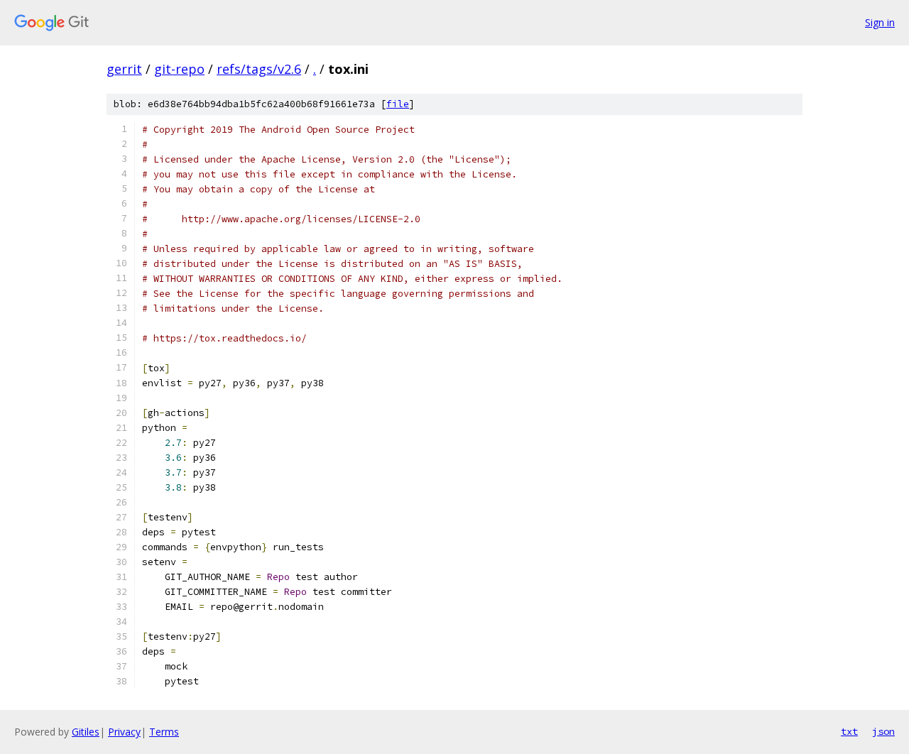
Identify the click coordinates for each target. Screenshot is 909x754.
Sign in (880, 22)
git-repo (179, 68)
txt (849, 731)
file (397, 104)
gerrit (124, 68)
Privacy (124, 731)
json (883, 731)
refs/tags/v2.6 (259, 68)
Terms (164, 731)
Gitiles (85, 731)
